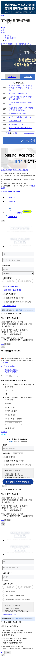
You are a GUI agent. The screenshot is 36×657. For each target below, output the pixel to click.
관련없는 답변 (12, 411)
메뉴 (2, 15)
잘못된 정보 (11, 407)
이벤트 (3, 30)
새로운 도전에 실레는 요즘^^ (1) (20, 117)
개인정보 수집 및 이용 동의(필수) (15, 298)
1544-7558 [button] (4, 362)
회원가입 (8, 36)
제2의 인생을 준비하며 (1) (18, 113)
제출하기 (4, 432)
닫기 (3, 220)
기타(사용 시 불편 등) (14, 419)
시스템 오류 (11, 415)
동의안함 (7, 344)
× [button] (1, 355)
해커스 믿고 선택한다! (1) (18, 93)
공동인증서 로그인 (11, 38)
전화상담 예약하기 (9, 306)
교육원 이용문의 (25, 281)
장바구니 (4, 28)
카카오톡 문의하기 (11, 370)
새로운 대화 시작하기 (8, 366)
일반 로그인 (9, 40)
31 (16, 133)
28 (9, 133)
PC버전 (15, 170)
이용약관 (4, 191)
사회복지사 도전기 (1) (16, 124)
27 (6, 133)
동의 (2, 344)
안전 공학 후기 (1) (15, 121)
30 (13, 133)
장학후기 (12, 76)
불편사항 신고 (23, 170)
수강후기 (28, 76)
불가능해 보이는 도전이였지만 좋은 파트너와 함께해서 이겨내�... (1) (20, 88)
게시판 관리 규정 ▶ (29, 133)
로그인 (3, 170)
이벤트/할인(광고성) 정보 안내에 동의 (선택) (18, 302)
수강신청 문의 (10, 281)
